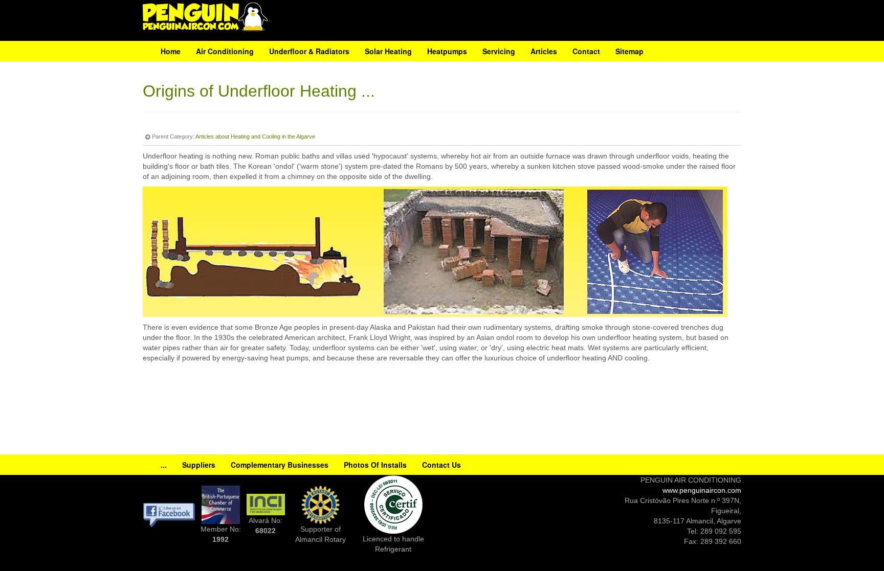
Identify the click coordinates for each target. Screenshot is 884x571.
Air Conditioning (225, 51)
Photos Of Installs (375, 465)
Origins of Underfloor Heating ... (259, 91)
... (164, 465)
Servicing (498, 51)
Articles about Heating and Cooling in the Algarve (255, 136)
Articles (544, 51)
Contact (586, 51)
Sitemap (629, 51)
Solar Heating (388, 51)
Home (171, 51)
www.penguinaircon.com (701, 490)
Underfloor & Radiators (309, 51)
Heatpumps (447, 51)
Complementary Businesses (279, 465)
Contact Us (441, 465)
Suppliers (198, 465)
